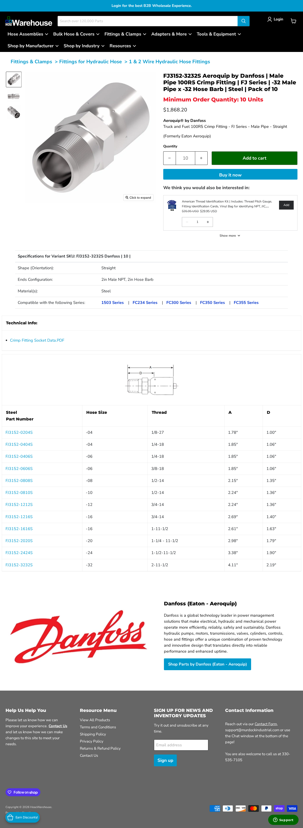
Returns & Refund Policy (100, 748)
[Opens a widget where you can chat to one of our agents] (283, 820)
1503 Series (112, 302)
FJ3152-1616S (19, 528)
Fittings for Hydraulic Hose (90, 61)
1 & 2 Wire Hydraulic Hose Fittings (169, 61)
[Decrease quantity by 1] (169, 158)
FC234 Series (145, 302)
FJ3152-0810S (19, 492)
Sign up (165, 760)
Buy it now (230, 175)
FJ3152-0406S (19, 456)
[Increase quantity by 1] (201, 158)
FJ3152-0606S (19, 468)
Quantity (170, 146)
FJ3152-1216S (19, 516)
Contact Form (266, 724)
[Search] (244, 21)
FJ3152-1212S (19, 504)
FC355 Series (246, 302)
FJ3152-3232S (19, 565)
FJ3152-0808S (19, 480)
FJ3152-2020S (19, 540)
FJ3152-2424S (19, 552)
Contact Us (89, 755)
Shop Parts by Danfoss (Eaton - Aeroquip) (207, 664)
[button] (276, 19)
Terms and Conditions (98, 727)
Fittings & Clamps (31, 61)
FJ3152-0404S (19, 444)
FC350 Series (212, 302)
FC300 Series (178, 302)
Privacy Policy (91, 741)
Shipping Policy (93, 734)
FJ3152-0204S (19, 432)
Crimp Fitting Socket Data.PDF (37, 340)
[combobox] (148, 21)
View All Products (95, 720)
